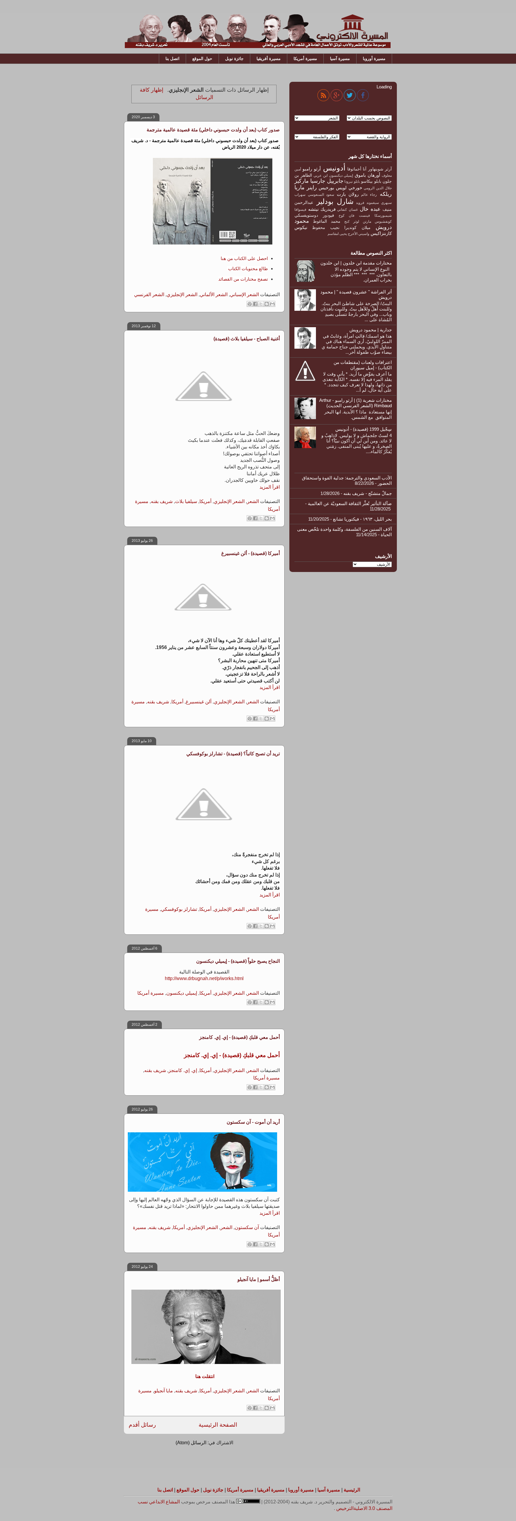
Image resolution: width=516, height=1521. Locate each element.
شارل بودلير (335, 201)
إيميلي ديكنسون (181, 993)
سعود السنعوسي (321, 195)
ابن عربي (321, 175)
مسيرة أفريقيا (269, 58)
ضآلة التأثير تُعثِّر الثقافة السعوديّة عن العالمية (350, 503)
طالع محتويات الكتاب (247, 268)
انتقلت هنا (204, 1376)
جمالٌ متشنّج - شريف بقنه (367, 493)
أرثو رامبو (311, 168)
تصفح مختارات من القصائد (243, 279)
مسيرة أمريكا (305, 58)
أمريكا (205, 501)
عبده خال (370, 209)
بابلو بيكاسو (371, 181)
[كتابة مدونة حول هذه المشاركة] (267, 304)
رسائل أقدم (142, 1425)
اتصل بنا (172, 58)
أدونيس (334, 168)
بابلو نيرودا (352, 181)
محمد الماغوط (326, 221)
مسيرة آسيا (340, 58)
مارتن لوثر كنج (357, 221)
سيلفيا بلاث (186, 501)
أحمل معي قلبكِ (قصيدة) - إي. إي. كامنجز (239, 1037)
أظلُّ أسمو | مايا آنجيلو (258, 1279)
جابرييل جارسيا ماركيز (318, 181)
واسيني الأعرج (358, 234)
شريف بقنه (162, 501)
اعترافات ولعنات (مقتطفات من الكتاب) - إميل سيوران (363, 365)
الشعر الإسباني (244, 294)
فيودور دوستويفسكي (314, 215)
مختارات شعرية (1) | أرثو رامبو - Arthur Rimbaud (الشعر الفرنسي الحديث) (355, 403)
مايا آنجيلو (163, 1390)
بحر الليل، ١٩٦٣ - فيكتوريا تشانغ (362, 519)
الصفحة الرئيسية (218, 1425)
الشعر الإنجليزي (182, 294)
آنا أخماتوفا (356, 169)
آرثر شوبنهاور (380, 169)
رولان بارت (348, 194)
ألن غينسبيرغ (198, 701)
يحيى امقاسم (337, 234)
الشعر (253, 501)
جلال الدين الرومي (378, 188)
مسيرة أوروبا (374, 58)
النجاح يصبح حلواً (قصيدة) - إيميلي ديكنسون (238, 961)
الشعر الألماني (214, 294)
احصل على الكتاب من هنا (244, 258)
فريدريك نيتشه (322, 209)
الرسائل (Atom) (191, 1442)
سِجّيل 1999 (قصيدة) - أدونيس (363, 429)
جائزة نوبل (234, 58)
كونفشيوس (383, 221)
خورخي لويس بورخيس (340, 187)
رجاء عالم (369, 195)
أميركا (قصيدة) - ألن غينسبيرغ (250, 553)
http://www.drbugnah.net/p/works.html (204, 978)
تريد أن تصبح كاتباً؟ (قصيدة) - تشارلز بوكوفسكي (233, 753)
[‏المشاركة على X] (261, 304)
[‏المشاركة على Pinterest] (250, 304)
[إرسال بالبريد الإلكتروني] (272, 304)
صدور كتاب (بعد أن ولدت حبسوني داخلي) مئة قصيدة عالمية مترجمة (213, 129)
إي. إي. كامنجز (182, 1070)
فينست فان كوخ (354, 215)
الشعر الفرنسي (149, 294)
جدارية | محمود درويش (370, 329)
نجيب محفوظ (325, 227)
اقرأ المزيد (269, 487)
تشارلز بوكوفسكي (179, 909)
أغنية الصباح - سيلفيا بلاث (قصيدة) (247, 338)
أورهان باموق (367, 175)
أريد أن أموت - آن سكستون (253, 1122)
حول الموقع (202, 58)
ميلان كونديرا (357, 227)
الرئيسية (352, 1489)
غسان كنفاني (347, 209)
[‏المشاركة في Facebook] (255, 304)
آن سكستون (247, 1227)
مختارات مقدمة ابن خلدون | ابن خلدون (356, 262)
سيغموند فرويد (367, 203)
